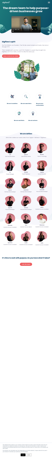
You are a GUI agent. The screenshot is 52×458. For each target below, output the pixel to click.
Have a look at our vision (10, 56)
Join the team (26, 264)
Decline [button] (28, 454)
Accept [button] (23, 454)
